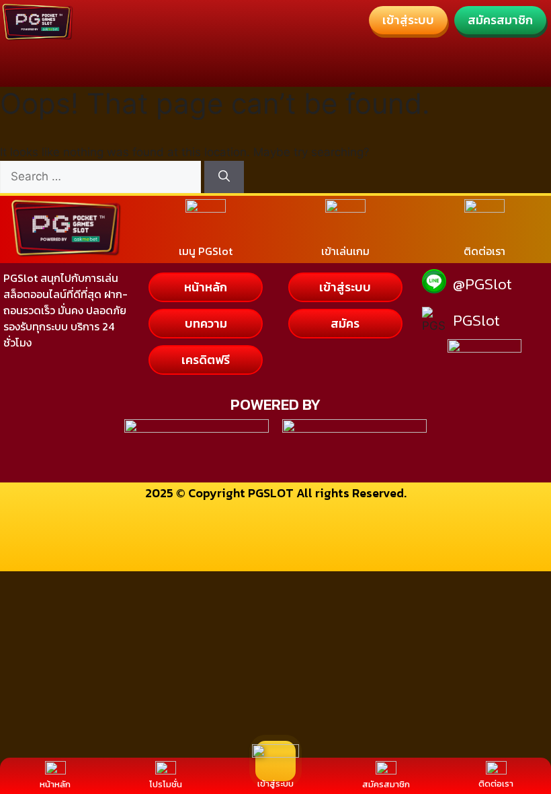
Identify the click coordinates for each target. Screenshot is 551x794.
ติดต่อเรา (495, 783)
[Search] (224, 177)
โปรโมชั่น (165, 784)
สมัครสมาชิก (386, 784)
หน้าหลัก (55, 784)
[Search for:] (102, 176)
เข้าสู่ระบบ (275, 783)
